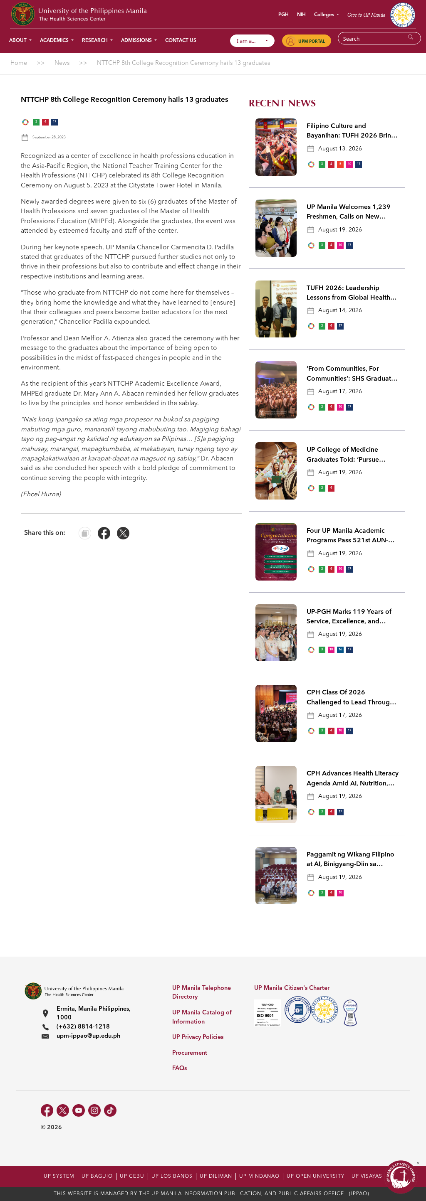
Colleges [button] (324, 14)
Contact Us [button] (180, 40)
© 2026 (51, 1127)
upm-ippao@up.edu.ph (88, 1036)
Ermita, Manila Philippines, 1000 (94, 1013)
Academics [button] (55, 40)
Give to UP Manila (366, 14)
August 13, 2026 (340, 149)
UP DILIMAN (216, 1176)
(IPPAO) (359, 1193)
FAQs (179, 1069)
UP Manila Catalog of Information (202, 1017)
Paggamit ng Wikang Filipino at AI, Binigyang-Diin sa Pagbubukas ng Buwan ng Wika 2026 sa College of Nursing (350, 861)
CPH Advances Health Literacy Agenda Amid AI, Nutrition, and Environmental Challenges (353, 779)
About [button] (18, 40)
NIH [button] (301, 14)
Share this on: (44, 533)
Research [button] (95, 40)
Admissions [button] (137, 40)
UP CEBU (132, 1176)
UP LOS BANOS (172, 1176)
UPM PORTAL (311, 41)
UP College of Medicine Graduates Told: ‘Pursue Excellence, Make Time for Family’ (346, 456)
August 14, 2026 (340, 310)
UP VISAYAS (367, 1176)
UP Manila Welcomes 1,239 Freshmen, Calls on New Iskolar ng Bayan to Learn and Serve (351, 213)
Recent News (282, 103)
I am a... (250, 40)
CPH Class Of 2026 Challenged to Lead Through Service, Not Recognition (350, 698)
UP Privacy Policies (197, 1037)
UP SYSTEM (59, 1176)
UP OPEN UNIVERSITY (315, 1176)
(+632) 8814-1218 (83, 1027)
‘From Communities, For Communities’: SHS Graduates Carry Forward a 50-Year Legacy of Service (352, 375)
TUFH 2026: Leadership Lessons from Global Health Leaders (348, 294)
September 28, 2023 (49, 137)
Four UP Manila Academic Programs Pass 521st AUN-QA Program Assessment (352, 537)
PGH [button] (283, 14)
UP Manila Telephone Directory (201, 993)
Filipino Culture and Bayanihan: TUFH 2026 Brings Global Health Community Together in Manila (352, 132)
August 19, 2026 (340, 230)
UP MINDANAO (259, 1176)
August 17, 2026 (340, 391)
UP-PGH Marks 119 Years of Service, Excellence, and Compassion (349, 618)
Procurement (189, 1053)
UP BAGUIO (97, 1176)
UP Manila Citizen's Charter (291, 988)
